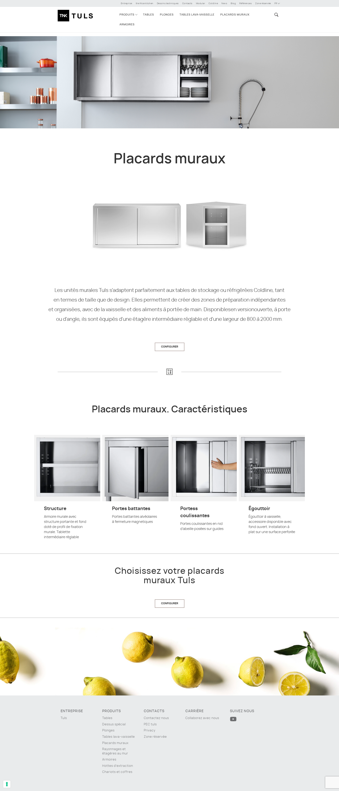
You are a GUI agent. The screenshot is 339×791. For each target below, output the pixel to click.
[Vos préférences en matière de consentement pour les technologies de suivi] (7, 784)
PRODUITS (126, 14)
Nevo (224, 3)
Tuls (64, 718)
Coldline (213, 3)
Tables (148, 14)
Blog (233, 3)
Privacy (149, 730)
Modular (200, 3)
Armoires (127, 24)
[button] (275, 14)
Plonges (167, 14)
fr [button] (276, 3)
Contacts (187, 3)
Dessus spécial (114, 724)
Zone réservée (263, 3)
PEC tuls (150, 724)
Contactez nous (156, 718)
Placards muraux (235, 14)
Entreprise (126, 3)
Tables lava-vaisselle (197, 14)
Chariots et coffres (117, 772)
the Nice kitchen (144, 3)
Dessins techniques (168, 3)
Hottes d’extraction (117, 765)
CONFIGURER (169, 346)
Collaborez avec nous (202, 718)
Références (245, 3)
